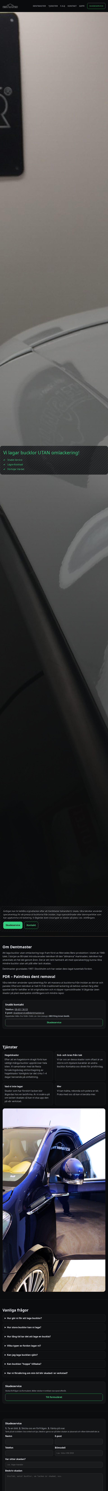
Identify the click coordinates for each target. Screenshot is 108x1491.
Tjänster (53, 6)
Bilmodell (60, 1447)
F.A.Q (62, 6)
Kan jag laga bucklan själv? (22, 1354)
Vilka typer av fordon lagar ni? (24, 1345)
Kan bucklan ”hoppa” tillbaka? (24, 1363)
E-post (58, 1436)
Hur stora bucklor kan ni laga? (24, 1327)
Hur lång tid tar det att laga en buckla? (29, 1336)
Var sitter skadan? (15, 1459)
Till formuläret (54, 1397)
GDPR (82, 6)
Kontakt (72, 6)
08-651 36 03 (21, 1009)
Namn (8, 1436)
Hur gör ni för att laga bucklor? (24, 1318)
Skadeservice (96, 6)
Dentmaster (39, 6)
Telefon (9, 1447)
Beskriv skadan (13, 1470)
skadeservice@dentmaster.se (28, 1012)
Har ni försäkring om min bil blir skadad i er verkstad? (37, 1373)
